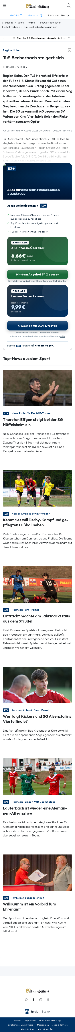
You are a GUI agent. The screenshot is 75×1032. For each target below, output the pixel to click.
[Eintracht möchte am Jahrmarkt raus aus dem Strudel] (37, 584)
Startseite (7, 22)
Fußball (32, 22)
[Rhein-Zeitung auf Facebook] (33, 1000)
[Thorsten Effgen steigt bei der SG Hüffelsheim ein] (37, 388)
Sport (20, 22)
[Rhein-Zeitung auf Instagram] (41, 1000)
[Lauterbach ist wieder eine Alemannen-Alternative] (37, 776)
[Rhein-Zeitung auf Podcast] (48, 1000)
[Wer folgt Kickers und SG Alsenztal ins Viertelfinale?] (37, 684)
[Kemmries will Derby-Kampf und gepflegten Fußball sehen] (37, 488)
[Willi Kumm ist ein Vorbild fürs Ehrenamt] (37, 872)
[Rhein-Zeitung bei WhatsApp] (26, 1000)
